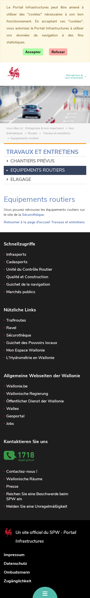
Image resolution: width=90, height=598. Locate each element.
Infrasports (16, 254)
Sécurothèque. (33, 214)
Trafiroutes (16, 320)
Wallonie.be (17, 386)
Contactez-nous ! (21, 471)
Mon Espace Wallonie (25, 350)
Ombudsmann (17, 572)
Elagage (20, 179)
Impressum (14, 555)
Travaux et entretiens (56, 133)
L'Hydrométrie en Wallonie (30, 357)
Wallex (12, 408)
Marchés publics (20, 291)
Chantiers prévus (32, 161)
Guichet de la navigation (28, 284)
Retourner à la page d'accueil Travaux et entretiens (44, 222)
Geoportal (15, 416)
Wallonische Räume (24, 479)
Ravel (11, 327)
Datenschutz (15, 563)
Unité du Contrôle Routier (29, 269)
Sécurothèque (18, 335)
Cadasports (17, 261)
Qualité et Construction (27, 276)
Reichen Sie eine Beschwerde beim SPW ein (37, 496)
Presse (12, 486)
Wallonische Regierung (27, 393)
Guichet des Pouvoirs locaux (31, 342)
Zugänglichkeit (17, 581)
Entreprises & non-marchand (72, 77)
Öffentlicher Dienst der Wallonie (35, 401)
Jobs (10, 423)
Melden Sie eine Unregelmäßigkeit (36, 506)
